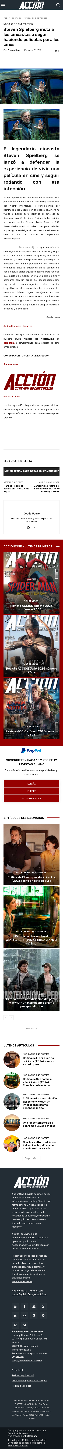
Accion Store (36, 1290)
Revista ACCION (12, 396)
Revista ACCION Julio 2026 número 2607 (31, 670)
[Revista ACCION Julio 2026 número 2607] (31, 646)
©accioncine (11, 364)
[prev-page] (6, 1017)
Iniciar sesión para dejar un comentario (31, 471)
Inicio (6, 17)
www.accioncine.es (22, 1281)
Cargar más (30, 1158)
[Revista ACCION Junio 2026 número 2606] (31, 708)
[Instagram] (28, 527)
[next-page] (11, 1017)
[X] (34, 527)
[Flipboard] (33, 1315)
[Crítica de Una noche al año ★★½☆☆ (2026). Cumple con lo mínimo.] (31, 917)
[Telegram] (43, 1315)
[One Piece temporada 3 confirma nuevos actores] (12, 1122)
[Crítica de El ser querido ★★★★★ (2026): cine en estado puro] (31, 854)
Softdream (31, 1436)
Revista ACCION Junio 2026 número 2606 (32, 733)
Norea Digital (19, 1294)
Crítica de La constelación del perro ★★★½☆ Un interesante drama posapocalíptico (31, 1002)
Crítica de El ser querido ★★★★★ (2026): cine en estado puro (31, 878)
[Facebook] (24, 1306)
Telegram (9, 343)
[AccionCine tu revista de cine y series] (31, 1181)
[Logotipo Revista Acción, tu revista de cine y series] (31, 4)
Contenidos (31, 601)
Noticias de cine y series (35, 17)
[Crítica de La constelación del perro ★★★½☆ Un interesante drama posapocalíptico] (31, 980)
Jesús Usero (15, 50)
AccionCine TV (19, 1290)
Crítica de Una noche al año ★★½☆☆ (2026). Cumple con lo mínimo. (31, 940)
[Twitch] (15, 1325)
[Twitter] (33, 1306)
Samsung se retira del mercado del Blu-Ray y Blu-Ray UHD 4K (46, 489)
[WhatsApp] (15, 1306)
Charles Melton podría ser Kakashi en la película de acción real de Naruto (39, 1145)
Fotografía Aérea (37, 1294)
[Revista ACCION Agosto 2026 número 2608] (31, 583)
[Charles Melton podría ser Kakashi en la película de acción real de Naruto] (12, 1143)
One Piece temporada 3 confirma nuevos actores (39, 1124)
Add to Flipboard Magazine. (18, 326)
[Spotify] (24, 1325)
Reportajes (16, 17)
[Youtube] (24, 1315)
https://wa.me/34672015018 (27, 1360)
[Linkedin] (15, 1315)
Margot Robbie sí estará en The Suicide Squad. (16, 489)
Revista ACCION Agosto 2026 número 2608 (31, 607)
